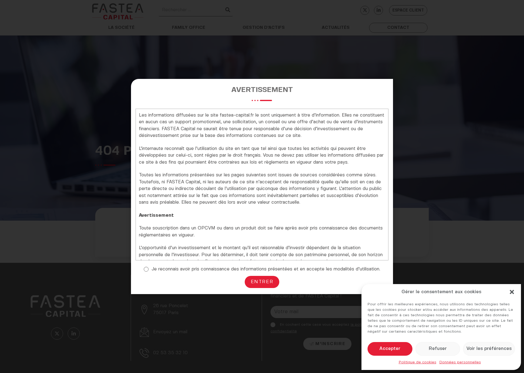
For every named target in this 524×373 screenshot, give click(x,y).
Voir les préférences (489, 349)
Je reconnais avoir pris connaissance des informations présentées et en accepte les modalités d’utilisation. (266, 269)
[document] (262, 186)
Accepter (389, 349)
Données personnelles (460, 362)
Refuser (438, 349)
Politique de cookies (417, 362)
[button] (512, 292)
